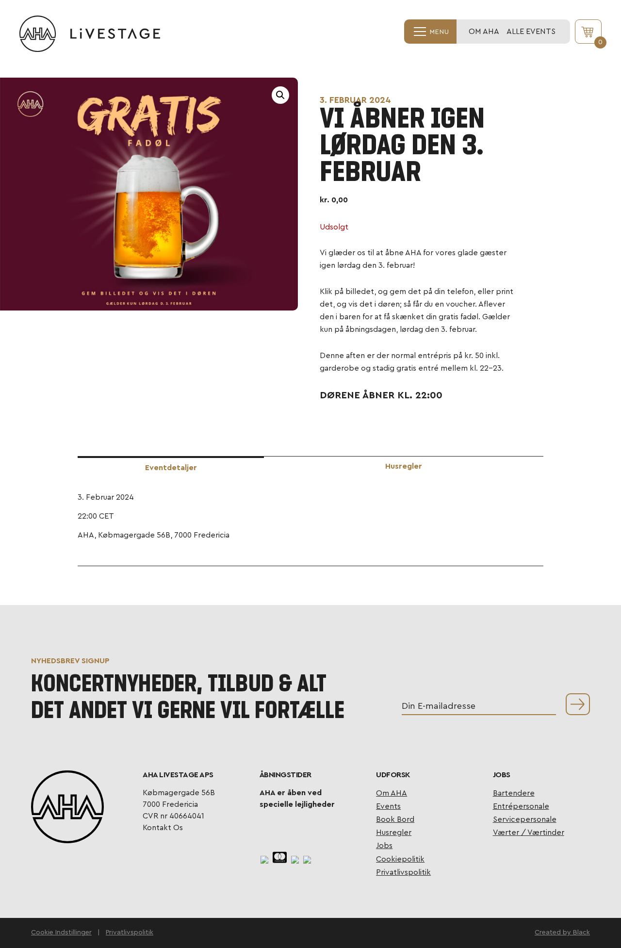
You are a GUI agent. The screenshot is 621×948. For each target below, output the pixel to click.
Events (388, 806)
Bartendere (514, 793)
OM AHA (484, 31)
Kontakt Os (163, 828)
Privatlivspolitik (403, 872)
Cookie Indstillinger (61, 932)
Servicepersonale (524, 819)
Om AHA (391, 793)
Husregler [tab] (403, 466)
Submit (578, 704)
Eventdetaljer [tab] (171, 468)
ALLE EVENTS (531, 31)
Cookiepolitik (400, 859)
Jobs (384, 846)
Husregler (393, 832)
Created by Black (562, 932)
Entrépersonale (521, 806)
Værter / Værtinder (528, 832)
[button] (280, 95)
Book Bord (395, 819)
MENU (438, 32)
